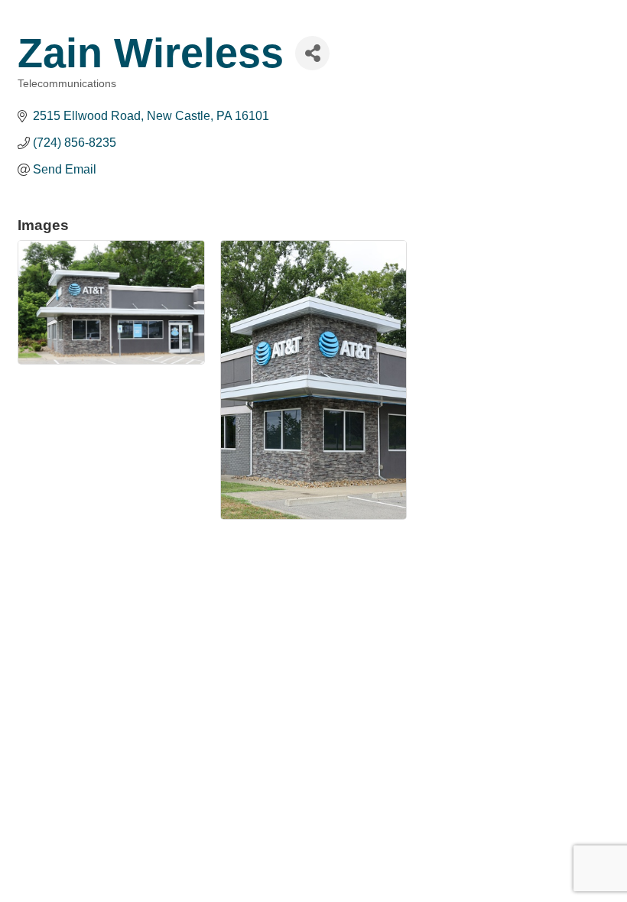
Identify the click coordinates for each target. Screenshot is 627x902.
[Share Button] (312, 53)
